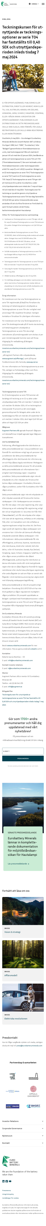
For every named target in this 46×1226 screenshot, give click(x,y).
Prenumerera (6, 1190)
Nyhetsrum (23, 1135)
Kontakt (23, 1143)
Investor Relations (23, 1121)
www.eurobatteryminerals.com (19, 645)
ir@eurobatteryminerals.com (19, 668)
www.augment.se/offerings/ (13, 358)
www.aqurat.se (32, 362)
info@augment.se (15, 686)
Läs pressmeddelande (18, 863)
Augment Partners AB (10, 430)
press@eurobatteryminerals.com (29, 1045)
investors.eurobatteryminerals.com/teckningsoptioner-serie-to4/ (23, 382)
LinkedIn (33, 649)
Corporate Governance (23, 1128)
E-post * (6, 751)
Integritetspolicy (8, 1194)
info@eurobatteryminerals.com (20, 660)
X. (41, 649)
